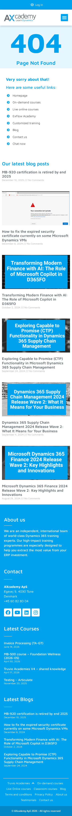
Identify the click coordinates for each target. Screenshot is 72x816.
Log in (38, 4)
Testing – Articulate (18, 680)
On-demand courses (50, 783)
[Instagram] (36, 612)
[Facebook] (8, 612)
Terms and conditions (18, 794)
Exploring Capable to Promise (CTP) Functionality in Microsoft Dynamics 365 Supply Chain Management (32, 363)
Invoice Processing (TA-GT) (23, 643)
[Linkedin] (26, 612)
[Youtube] (17, 612)
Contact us (46, 800)
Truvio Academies (18, 783)
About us (61, 794)
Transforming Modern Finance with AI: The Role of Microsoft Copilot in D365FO (35, 299)
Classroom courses (45, 788)
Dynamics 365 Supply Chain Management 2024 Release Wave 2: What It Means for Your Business (32, 426)
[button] (64, 17)
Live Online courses (18, 788)
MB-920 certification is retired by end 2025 (36, 713)
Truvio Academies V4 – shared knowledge (35, 669)
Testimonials (28, 800)
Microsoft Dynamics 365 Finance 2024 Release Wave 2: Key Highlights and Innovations (35, 490)
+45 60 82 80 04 (16, 601)
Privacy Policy (44, 794)
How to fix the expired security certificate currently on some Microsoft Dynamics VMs (35, 235)
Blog (63, 788)
